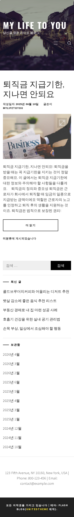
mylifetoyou (13, 108)
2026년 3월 (11, 363)
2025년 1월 (11, 419)
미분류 (7, 238)
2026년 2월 (11, 373)
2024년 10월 (12, 447)
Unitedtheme (37, 509)
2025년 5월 (11, 391)
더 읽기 (30, 225)
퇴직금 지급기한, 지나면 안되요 (33, 88)
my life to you (35, 25)
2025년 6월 (11, 382)
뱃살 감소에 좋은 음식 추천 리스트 (30, 300)
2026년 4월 (11, 354)
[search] (69, 43)
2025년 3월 (11, 410)
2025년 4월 (11, 400)
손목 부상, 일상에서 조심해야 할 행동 (32, 328)
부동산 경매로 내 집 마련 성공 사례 (30, 310)
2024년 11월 (12, 437)
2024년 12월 (12, 428)
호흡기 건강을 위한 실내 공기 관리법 (31, 319)
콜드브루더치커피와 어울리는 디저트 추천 (36, 291)
